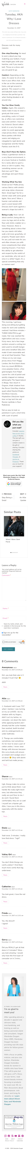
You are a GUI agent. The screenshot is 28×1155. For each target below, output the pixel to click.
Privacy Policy (9, 1141)
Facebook (16, 455)
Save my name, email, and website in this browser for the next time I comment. (15, 626)
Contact (20, 1139)
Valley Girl (7, 854)
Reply (5, 687)
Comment (6, 575)
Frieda (5, 913)
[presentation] (14, 526)
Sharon (5, 776)
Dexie (4, 828)
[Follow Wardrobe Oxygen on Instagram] (5, 1136)
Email (6, 618)
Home (6, 1139)
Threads (15, 457)
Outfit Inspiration (14, 11)
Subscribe (20, 1141)
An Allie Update (23, 497)
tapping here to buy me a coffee (18, 433)
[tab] (10, 552)
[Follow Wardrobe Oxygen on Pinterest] (22, 1136)
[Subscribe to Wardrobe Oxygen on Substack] (19, 1136)
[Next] (21, 534)
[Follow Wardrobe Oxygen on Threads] (12, 1136)
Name (6, 608)
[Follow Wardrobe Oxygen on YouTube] (16, 1136)
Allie (4, 698)
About (13, 1139)
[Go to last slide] (6, 534)
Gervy (4, 939)
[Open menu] (24, 4)
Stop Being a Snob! (7, 497)
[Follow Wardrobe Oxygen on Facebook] (9, 1136)
